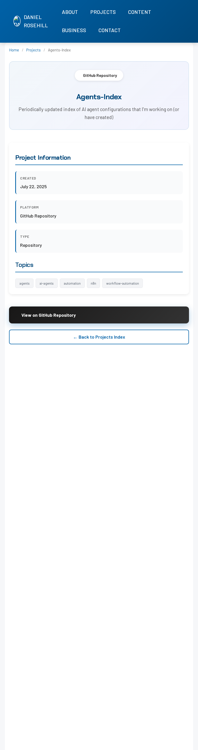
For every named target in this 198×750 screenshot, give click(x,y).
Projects (103, 12)
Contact (109, 30)
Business (74, 30)
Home (14, 50)
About (70, 12)
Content (139, 12)
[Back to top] (188, 745)
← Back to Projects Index (99, 337)
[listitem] (169, 21)
